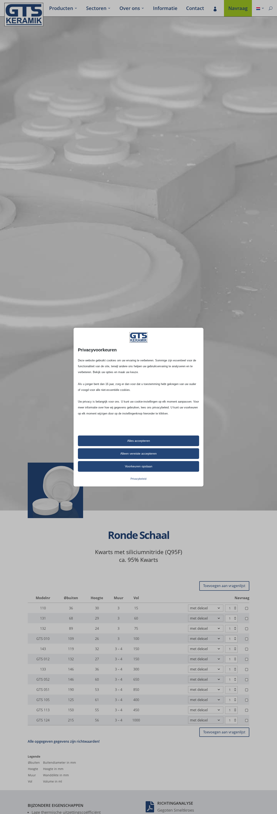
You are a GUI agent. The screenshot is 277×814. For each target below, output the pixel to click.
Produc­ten (61, 9)
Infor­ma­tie (165, 9)
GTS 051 (43, 689)
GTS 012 (43, 659)
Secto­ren (96, 9)
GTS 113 (43, 710)
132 (43, 628)
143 (43, 648)
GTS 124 (43, 720)
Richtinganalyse (175, 803)
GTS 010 (43, 638)
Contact (195, 9)
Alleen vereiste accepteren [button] (138, 453)
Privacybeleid (138, 478)
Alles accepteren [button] (138, 440)
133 (43, 669)
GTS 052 (43, 679)
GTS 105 (43, 699)
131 (43, 618)
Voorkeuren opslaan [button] (138, 466)
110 (43, 608)
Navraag (238, 9)
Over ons (129, 9)
